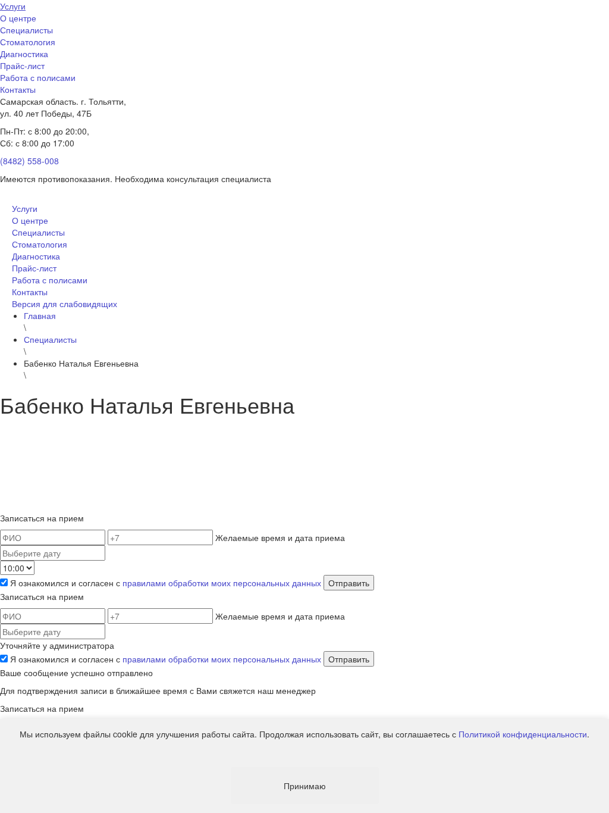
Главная (40, 315)
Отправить (348, 583)
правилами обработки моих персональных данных (222, 583)
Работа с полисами (38, 77)
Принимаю (305, 786)
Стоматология (27, 42)
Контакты (18, 89)
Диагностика (24, 54)
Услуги (13, 6)
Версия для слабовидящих (64, 303)
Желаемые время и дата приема (280, 537)
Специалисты (26, 30)
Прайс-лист (22, 65)
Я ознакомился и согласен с (165, 583)
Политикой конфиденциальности (523, 734)
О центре (18, 18)
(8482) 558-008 (29, 161)
